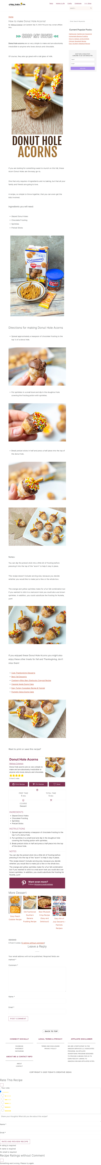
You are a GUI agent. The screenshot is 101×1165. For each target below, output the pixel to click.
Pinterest (19, 1048)
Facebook (19, 1046)
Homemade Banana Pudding (78, 36)
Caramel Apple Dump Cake (22, 684)
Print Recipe (20, 784)
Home (11, 17)
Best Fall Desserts (19, 677)
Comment (13, 965)
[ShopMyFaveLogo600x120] (37, 40)
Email (11, 1007)
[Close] (1, 1085)
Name (12, 997)
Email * (3, 1133)
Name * (3, 1124)
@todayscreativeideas (43, 884)
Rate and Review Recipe (15, 1142)
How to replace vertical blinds (79, 39)
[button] (10, 775)
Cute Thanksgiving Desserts (23, 673)
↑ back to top (50, 1031)
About (19, 1063)
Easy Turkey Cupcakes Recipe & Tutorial (28, 688)
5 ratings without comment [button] (33, 943)
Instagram (19, 1051)
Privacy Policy (50, 1048)
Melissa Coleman (16, 763)
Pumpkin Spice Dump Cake (22, 692)
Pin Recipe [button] (39, 784)
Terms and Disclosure (50, 1046)
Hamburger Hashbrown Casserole (80, 34)
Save (58, 784)
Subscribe (82, 68)
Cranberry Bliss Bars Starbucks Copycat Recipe (31, 680)
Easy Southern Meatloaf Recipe (79, 43)
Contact (19, 1066)
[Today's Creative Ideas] (17, 5)
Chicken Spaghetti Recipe (77, 41)
